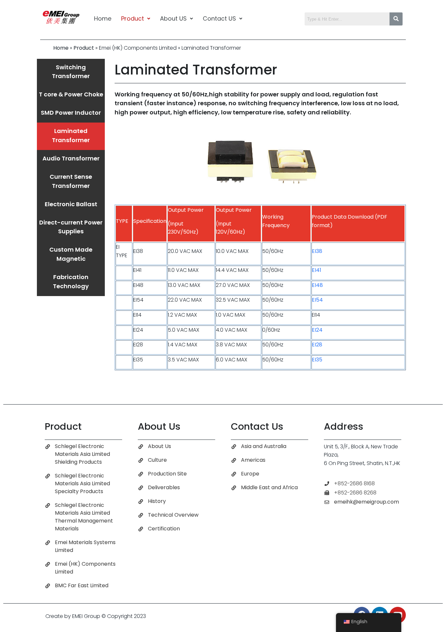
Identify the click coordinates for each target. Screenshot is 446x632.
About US (173, 18)
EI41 (316, 270)
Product (132, 18)
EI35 (317, 359)
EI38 (317, 251)
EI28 (317, 344)
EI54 (317, 300)
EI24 (317, 330)
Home (102, 18)
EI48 (317, 285)
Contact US (219, 18)
